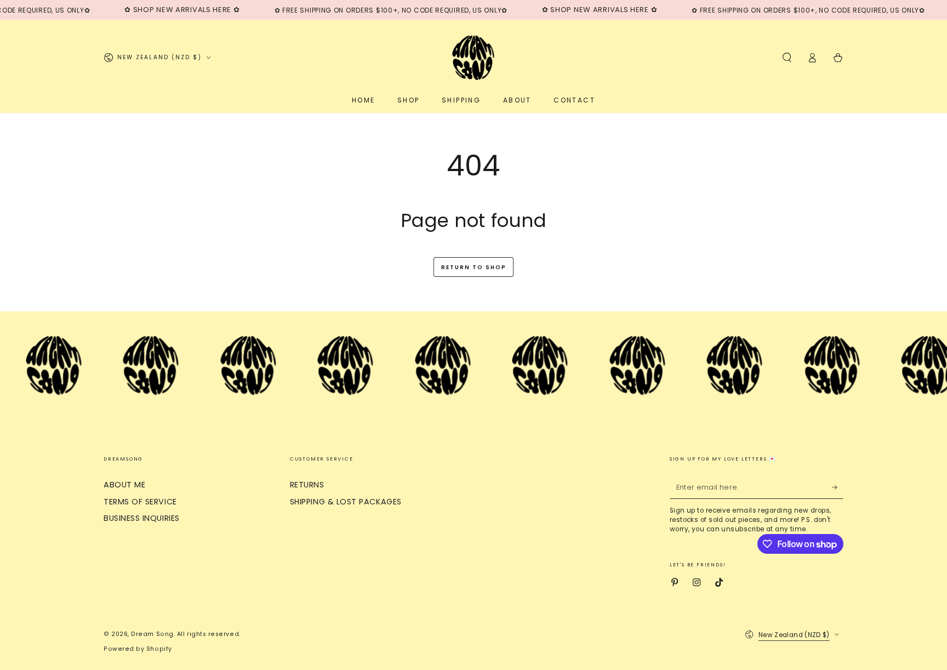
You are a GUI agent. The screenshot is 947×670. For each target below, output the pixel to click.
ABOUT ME (124, 484)
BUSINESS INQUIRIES (142, 518)
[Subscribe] (837, 487)
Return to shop (473, 267)
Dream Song (152, 634)
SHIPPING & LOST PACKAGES (346, 501)
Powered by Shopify (138, 649)
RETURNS (307, 484)
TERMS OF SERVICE (140, 501)
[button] (787, 58)
